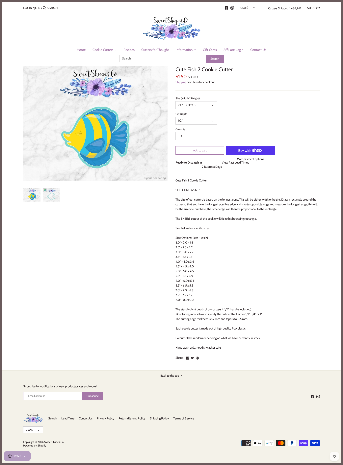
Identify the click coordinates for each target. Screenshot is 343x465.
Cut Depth (181, 113)
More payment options (250, 159)
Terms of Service (183, 418)
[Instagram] (232, 8)
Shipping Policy (159, 418)
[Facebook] (226, 8)
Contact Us (85, 418)
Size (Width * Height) (187, 98)
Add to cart (200, 150)
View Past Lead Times (235, 162)
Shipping (180, 82)
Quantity (180, 129)
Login (27, 8)
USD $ (244, 7)
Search (52, 418)
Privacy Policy (105, 418)
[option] (32, 195)
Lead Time (67, 418)
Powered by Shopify (34, 445)
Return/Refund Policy (132, 418)
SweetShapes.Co (54, 442)
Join (37, 8)
